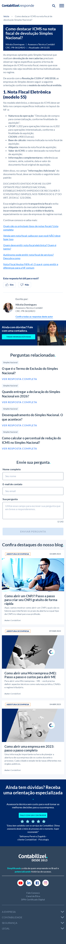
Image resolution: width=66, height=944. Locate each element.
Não (27, 284)
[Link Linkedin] (29, 882)
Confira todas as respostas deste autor (34, 316)
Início (6, 16)
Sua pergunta (10, 499)
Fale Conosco (33, 892)
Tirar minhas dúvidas (18, 337)
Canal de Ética (33, 896)
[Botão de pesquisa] (53, 6)
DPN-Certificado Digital (33, 899)
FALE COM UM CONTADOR (33, 815)
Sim (12, 284)
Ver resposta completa (19, 378)
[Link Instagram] (45, 882)
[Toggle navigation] (61, 6)
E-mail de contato (12, 484)
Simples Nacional (10, 362)
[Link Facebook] (37, 882)
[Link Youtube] (20, 882)
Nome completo (12, 469)
